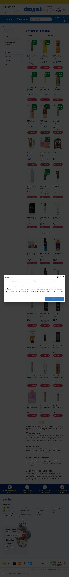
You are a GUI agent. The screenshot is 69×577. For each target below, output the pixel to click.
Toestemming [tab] (14, 281)
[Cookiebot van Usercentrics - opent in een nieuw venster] (58, 277)
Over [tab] (55, 281)
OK (54, 298)
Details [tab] (34, 281)
